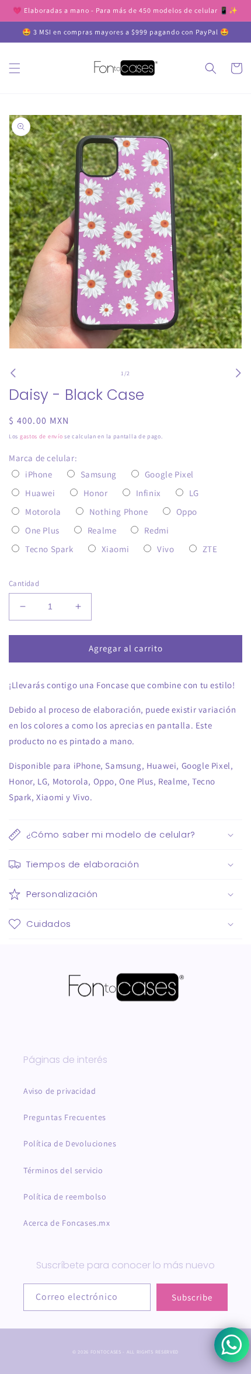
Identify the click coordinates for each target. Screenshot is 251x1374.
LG (194, 492)
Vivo (165, 549)
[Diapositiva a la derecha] (238, 373)
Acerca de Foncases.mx (66, 1223)
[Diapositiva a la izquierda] (13, 373)
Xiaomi (116, 549)
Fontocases (105, 1351)
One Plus (42, 530)
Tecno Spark (49, 549)
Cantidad (24, 583)
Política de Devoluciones (69, 1143)
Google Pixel (169, 474)
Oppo (186, 511)
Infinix (148, 492)
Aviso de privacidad (59, 1091)
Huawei (40, 492)
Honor (95, 492)
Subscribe (192, 1297)
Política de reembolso (65, 1196)
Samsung (99, 474)
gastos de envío (41, 436)
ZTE (210, 549)
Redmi (156, 530)
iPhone (39, 474)
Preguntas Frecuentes (64, 1117)
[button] (14, 68)
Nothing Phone (118, 511)
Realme (102, 530)
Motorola (43, 511)
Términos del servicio (63, 1170)
